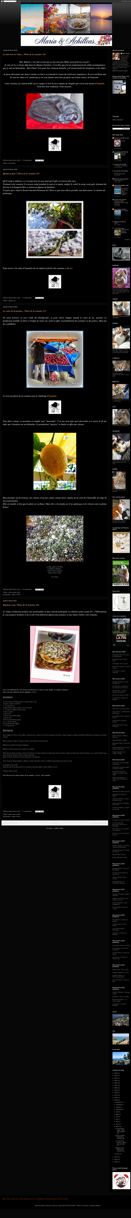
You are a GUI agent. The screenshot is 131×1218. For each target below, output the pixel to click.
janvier (118, 1154)
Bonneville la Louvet (119, 173)
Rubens (13, 163)
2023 (116, 1080)
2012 (116, 1162)
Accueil (54, 823)
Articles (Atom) (58, 828)
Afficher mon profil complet (120, 70)
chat (9, 163)
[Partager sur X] (39, 160)
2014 (116, 1157)
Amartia (52, 395)
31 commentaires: (27, 811)
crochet (123, 141)
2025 (116, 1075)
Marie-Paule (125, 53)
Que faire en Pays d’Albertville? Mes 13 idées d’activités (121, 202)
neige (18, 592)
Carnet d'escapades (120, 199)
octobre (118, 1107)
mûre (14, 814)
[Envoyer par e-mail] (36, 160)
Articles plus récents (10, 823)
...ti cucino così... (119, 228)
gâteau (10, 814)
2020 (116, 1088)
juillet (117, 1114)
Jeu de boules (124, 210)
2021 (116, 1085)
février (118, 1126)
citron (10, 592)
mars (117, 1124)
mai (117, 1119)
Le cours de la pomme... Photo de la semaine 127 (24, 310)
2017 (116, 1095)
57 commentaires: (27, 298)
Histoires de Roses (120, 221)
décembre (119, 1102)
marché (14, 592)
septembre (119, 1109)
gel (14, 300)
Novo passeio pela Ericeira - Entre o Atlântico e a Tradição (124, 191)
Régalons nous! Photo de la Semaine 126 (21, 604)
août (117, 1112)
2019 (116, 1090)
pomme (18, 814)
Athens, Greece (16, 594)
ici (39, 775)
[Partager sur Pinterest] (43, 160)
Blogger (98, 1205)
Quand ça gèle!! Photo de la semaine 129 (21, 173)
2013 (116, 1159)
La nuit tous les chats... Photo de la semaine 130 (24, 54)
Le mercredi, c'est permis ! (121, 165)
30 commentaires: (27, 589)
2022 (116, 1083)
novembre (119, 1104)
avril (117, 1121)
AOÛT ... (116, 223)
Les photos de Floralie (121, 152)
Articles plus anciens (99, 823)
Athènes (10, 300)
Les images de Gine (120, 209)
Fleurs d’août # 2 (118, 180)
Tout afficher (127, 239)
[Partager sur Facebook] (41, 160)
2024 (116, 1078)
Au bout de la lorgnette (121, 179)
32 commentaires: (27, 160)
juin (117, 1116)
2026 (116, 1073)
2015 (116, 1100)
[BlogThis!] (38, 160)
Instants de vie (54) (120, 164)
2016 (116, 1097)
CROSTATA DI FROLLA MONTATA (125, 231)
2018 (116, 1092)
